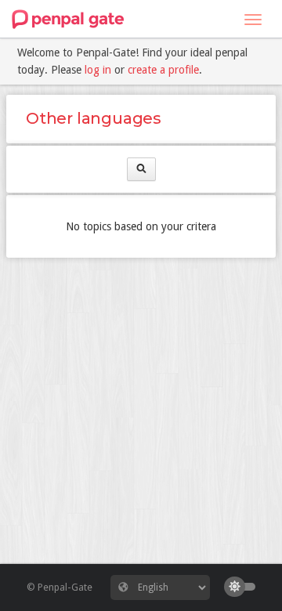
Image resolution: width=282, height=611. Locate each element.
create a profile (163, 69)
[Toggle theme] (243, 587)
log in (98, 69)
